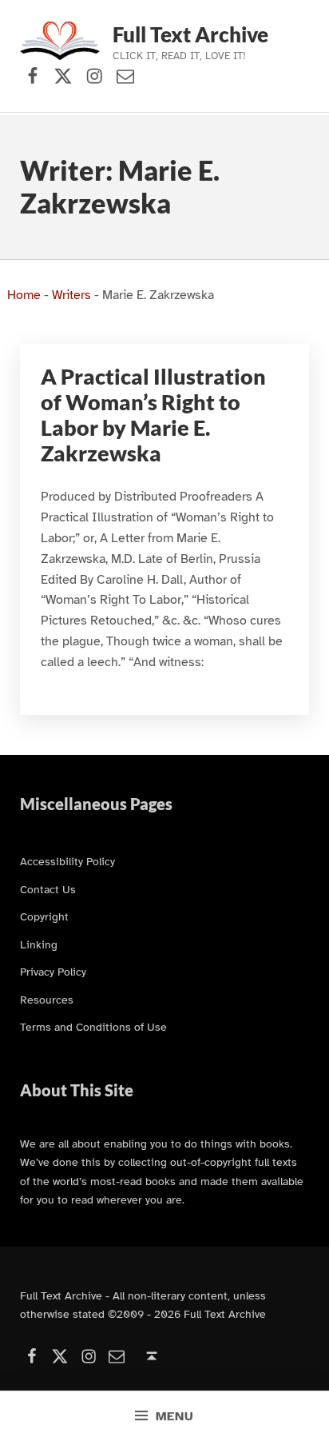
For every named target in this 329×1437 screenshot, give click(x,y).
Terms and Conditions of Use (93, 1027)
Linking (38, 944)
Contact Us (48, 889)
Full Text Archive (190, 34)
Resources (46, 999)
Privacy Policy (53, 971)
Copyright (44, 916)
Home (24, 295)
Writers (71, 295)
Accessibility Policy (67, 861)
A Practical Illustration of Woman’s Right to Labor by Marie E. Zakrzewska (153, 414)
